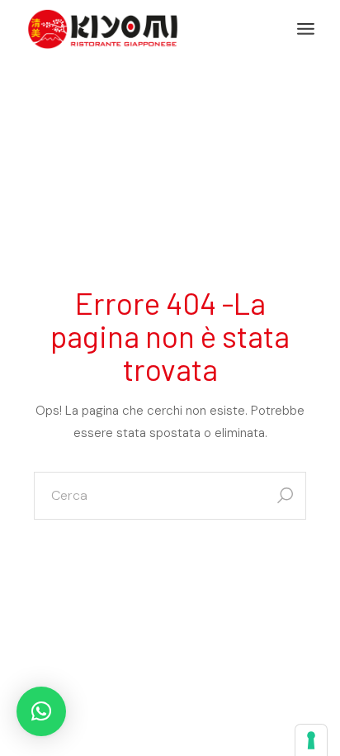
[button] (41, 711)
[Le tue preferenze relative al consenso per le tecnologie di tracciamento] (311, 740)
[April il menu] (306, 29)
